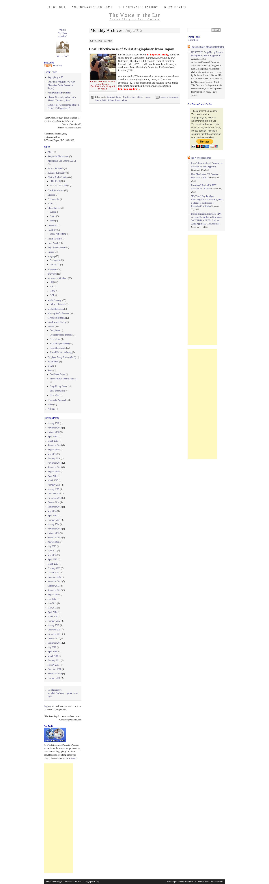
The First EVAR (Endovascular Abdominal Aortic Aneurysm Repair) (61, 85)
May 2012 (52, 607)
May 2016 (52, 454)
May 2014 (52, 511)
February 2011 (54, 660)
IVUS (52, 291)
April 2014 (52, 515)
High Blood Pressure (57, 247)
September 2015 (55, 467)
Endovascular (53, 199)
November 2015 (55, 463)
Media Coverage (55, 300)
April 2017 (52, 436)
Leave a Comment (169, 96)
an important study (157, 54)
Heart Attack (53, 243)
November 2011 (55, 634)
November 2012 (55, 581)
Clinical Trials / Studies (118, 96)
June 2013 (52, 550)
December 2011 (54, 629)
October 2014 (53, 502)
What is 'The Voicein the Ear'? (62, 33)
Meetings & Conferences (58, 313)
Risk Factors (53, 361)
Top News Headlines (201, 158)
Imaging (51, 256)
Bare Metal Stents (57, 374)
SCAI (50, 366)
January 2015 (53, 489)
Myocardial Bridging (57, 317)
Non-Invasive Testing (57, 322)
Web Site (51, 409)
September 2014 (55, 506)
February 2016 (54, 458)
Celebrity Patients (57, 304)
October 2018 (53, 432)
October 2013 (53, 533)
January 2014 (53, 524)
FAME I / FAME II (58, 185)
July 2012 (52, 599)
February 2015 (54, 485)
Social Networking (58, 234)
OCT (52, 295)
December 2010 (54, 669)
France (53, 216)
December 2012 (54, 577)
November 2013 (55, 528)
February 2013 (54, 568)
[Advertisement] (58, 818)
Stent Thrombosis (57, 390)
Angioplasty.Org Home (92, 7)
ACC (50, 152)
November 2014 (55, 498)
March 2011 (53, 656)
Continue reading (129, 88)
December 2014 (54, 493)
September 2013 (55, 537)
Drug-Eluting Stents (58, 386)
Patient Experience (111, 100)
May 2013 (52, 555)
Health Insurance (55, 238)
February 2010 (54, 678)
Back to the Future (55, 168)
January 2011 (53, 665)
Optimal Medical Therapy (61, 335)
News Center (175, 7)
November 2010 (55, 673)
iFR (51, 286)
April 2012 (52, 612)
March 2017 (53, 441)
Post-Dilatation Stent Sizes (59, 92)
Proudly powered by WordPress (181, 881)
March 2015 (53, 480)
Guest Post (52, 225)
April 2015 (52, 476)
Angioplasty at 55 (55, 77)
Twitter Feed (193, 40)
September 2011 (55, 643)
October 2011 (53, 638)
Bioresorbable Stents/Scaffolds (63, 378)
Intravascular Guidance (58, 278)
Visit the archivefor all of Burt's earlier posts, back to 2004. (63, 693)
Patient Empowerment (59, 343)
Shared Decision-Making (61, 352)
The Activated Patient (138, 7)
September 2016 (55, 445)
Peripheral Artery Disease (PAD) (62, 357)
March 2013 (53, 564)
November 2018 (55, 427)
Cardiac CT (55, 264)
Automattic (218, 881)
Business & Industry (57, 173)
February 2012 (54, 621)
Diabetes (51, 195)
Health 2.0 (52, 230)
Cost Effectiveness (141, 96)
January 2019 (53, 423)
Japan (98, 100)
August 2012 (53, 594)
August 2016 (53, 449)
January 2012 (53, 625)
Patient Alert (55, 339)
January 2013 (53, 572)
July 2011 (52, 647)
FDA (50, 203)
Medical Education (56, 309)
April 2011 (52, 651)
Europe (53, 212)
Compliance (55, 330)
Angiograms (55, 260)
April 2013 (52, 559)
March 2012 (53, 616)
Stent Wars (54, 395)
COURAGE (55, 181)
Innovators (52, 269)
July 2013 (52, 546)
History (51, 252)
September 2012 (55, 590)
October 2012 (53, 586)
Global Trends (54, 208)
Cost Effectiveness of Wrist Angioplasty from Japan (131, 49)
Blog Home (56, 7)
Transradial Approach (57, 400)
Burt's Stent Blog (53, 881)
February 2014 (54, 520)
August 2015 (53, 471)
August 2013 (53, 542)
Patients (51, 326)
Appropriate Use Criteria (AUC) (62, 161)
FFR (52, 282)
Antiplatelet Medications (58, 156)
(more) (74, 758)
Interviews (52, 274)
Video (125, 100)
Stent (50, 370)
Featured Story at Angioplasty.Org (207, 47)
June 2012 (52, 603)
